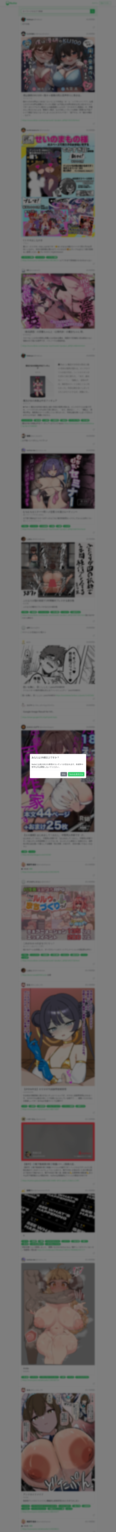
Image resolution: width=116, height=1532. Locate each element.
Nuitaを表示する (76, 774)
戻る (64, 774)
